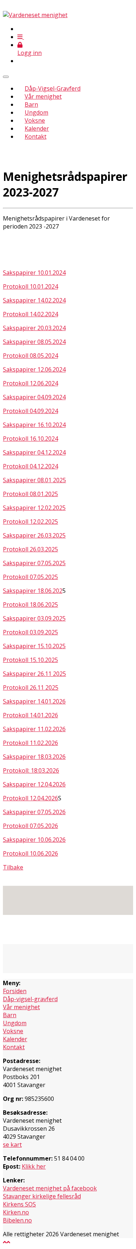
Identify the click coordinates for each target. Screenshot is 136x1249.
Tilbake (13, 867)
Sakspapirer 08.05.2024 (34, 342)
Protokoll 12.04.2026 (30, 798)
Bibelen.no (17, 1220)
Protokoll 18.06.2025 (30, 604)
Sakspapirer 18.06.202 (32, 591)
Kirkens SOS (19, 1204)
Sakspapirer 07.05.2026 (34, 812)
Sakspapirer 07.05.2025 (34, 563)
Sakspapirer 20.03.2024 (34, 328)
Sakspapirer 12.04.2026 (34, 784)
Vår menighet (43, 96)
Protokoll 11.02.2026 (30, 743)
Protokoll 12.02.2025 (30, 522)
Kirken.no (16, 1212)
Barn (31, 104)
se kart (12, 1145)
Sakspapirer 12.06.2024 (34, 369)
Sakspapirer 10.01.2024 (34, 273)
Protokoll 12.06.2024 (30, 383)
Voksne (35, 120)
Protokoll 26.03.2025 (30, 549)
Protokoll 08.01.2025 (30, 494)
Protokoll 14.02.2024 (30, 314)
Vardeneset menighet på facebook (50, 1188)
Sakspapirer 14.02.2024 (34, 300)
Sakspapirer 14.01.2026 (34, 701)
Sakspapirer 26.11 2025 (34, 674)
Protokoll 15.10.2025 (30, 660)
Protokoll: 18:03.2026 (31, 770)
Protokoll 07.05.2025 (30, 577)
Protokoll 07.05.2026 (30, 826)
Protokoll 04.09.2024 (30, 411)
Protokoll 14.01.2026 (30, 715)
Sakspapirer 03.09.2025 (34, 618)
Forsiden (14, 991)
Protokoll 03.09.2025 (30, 632)
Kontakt (35, 136)
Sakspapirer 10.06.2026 (34, 840)
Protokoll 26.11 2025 (30, 687)
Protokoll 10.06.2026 (30, 853)
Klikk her (34, 1166)
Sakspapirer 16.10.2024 (34, 425)
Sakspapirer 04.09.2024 (34, 397)
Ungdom (36, 112)
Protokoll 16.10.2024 (30, 439)
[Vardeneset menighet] (35, 15)
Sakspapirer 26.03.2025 (34, 535)
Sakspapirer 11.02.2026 (34, 729)
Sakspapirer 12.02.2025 (34, 508)
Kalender (37, 128)
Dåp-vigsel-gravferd (30, 999)
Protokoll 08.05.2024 (30, 356)
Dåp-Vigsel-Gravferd (53, 88)
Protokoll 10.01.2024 (30, 286)
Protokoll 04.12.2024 (30, 466)
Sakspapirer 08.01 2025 (34, 480)
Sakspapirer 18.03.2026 (34, 757)
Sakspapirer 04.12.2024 (34, 452)
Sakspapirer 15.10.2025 (34, 646)
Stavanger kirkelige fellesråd (42, 1196)
